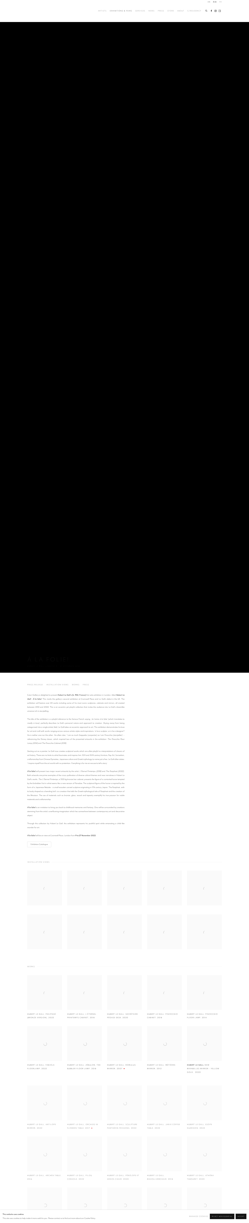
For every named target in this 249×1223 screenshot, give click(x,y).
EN (209, 2)
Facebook (211, 11)
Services (140, 11)
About (180, 11)
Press (161, 11)
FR (220, 2)
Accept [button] (241, 1216)
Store (170, 11)
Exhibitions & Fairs (121, 11)
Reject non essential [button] (222, 1216)
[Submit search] (206, 10)
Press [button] (86, 685)
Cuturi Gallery (37, 11)
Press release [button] (35, 685)
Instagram (215, 11)
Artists (102, 11)
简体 (215, 2)
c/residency (194, 11)
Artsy (220, 11)
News (151, 11)
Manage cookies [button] (198, 1216)
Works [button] (75, 685)
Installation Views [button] (57, 685)
